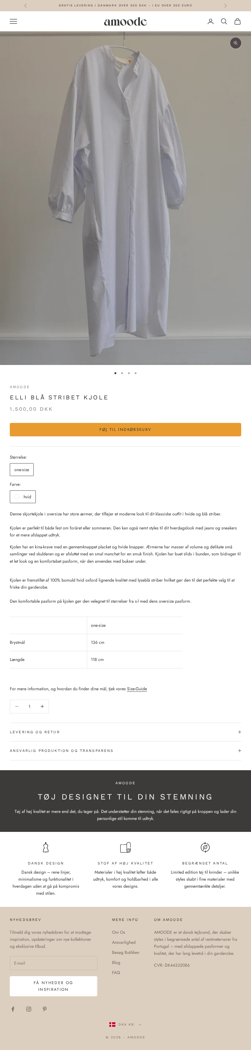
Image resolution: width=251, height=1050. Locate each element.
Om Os (118, 932)
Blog (116, 962)
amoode (20, 387)
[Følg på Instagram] (29, 1009)
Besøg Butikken (125, 952)
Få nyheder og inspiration (53, 986)
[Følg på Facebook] (13, 1009)
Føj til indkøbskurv (125, 429)
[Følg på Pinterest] (45, 1009)
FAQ (116, 972)
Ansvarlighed (124, 942)
